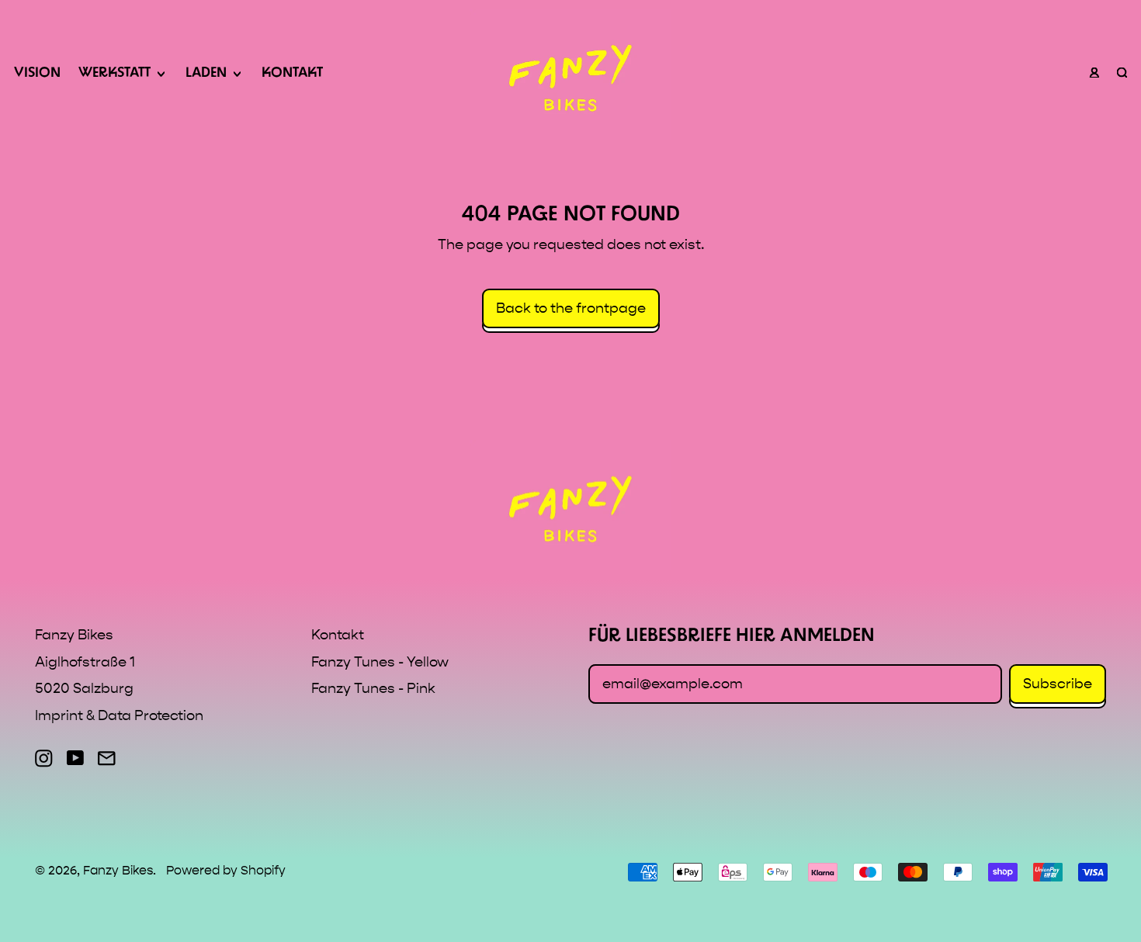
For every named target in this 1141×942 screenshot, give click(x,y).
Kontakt (337, 635)
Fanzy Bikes (118, 870)
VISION (37, 74)
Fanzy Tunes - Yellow (380, 662)
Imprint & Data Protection (119, 716)
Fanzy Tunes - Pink (373, 689)
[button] (1122, 74)
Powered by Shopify (226, 870)
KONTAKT (292, 74)
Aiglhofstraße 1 (85, 662)
